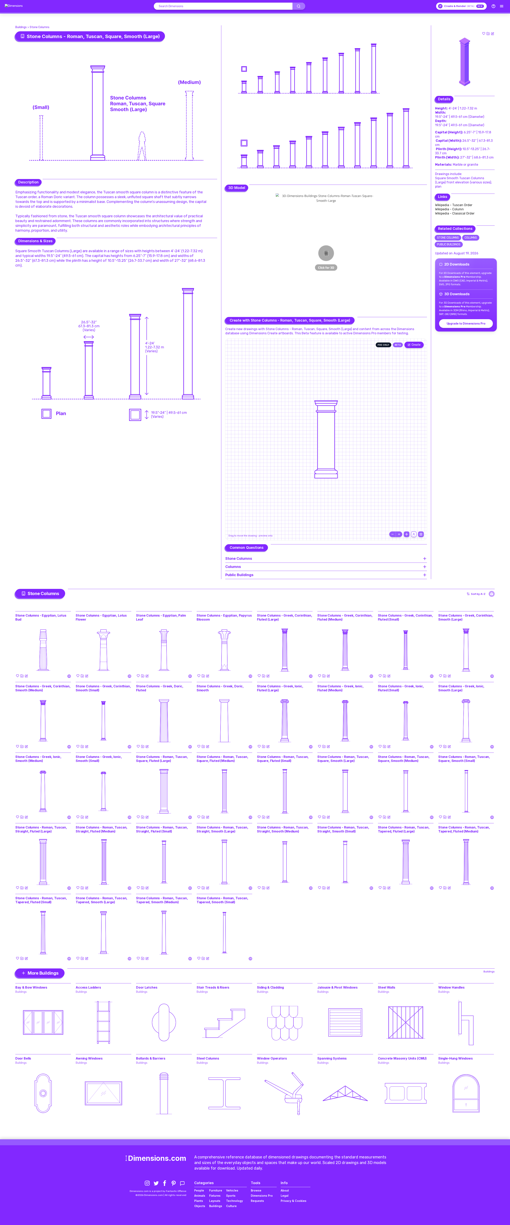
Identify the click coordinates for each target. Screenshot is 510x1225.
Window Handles (451, 987)
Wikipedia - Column (449, 209)
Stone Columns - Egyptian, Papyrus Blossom (224, 617)
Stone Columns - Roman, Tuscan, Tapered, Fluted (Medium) (464, 829)
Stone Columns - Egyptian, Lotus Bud (40, 617)
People (199, 1190)
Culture (231, 1206)
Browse (256, 1190)
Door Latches (146, 987)
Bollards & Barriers (150, 1058)
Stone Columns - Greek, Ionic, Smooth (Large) (461, 688)
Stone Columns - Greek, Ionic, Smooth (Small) (99, 759)
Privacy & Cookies (293, 1200)
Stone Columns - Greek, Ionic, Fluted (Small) (401, 688)
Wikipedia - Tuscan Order (453, 205)
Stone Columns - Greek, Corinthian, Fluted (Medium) (345, 617)
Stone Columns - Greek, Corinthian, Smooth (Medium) (43, 688)
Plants (198, 1200)
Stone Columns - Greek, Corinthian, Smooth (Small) (103, 688)
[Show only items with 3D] (492, 594)
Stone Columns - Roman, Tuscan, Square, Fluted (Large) (162, 759)
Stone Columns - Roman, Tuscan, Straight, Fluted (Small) (162, 829)
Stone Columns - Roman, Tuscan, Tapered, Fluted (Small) (41, 900)
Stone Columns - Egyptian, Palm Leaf (161, 617)
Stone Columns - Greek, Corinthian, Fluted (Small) (405, 617)
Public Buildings (448, 244)
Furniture (215, 1190)
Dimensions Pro (262, 1195)
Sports (230, 1195)
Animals (199, 1195)
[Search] (298, 6)
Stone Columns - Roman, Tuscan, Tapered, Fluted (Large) (404, 829)
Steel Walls (386, 987)
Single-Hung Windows (455, 1058)
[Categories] (501, 6)
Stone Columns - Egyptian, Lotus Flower (101, 617)
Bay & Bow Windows (31, 987)
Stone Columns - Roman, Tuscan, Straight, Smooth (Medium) (283, 829)
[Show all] (406, 534)
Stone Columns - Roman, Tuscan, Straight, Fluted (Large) (41, 829)
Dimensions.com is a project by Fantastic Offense (158, 1191)
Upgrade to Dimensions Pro (466, 323)
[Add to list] (488, 33)
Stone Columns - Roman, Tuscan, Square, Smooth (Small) (464, 759)
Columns (471, 237)
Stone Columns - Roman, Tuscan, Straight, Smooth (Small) (343, 829)
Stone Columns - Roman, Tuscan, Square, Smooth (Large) (343, 759)
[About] (493, 6)
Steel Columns (208, 1058)
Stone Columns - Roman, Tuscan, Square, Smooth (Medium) (404, 759)
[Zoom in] (399, 534)
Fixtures (215, 1195)
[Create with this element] (492, 33)
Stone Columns (39, 27)
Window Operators (272, 1058)
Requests (257, 1200)
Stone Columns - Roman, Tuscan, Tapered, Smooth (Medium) (162, 900)
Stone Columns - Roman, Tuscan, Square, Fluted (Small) (283, 759)
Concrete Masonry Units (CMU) (402, 1058)
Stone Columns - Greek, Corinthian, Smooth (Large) (465, 617)
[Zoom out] (392, 534)
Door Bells (23, 1058)
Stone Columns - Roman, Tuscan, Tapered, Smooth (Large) (101, 900)
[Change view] (421, 534)
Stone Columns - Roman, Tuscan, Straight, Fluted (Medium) (101, 829)
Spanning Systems (331, 1058)
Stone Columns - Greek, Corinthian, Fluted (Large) (284, 617)
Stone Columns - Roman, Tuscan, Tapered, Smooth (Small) (222, 900)
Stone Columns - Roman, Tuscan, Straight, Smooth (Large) (222, 829)
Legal (284, 1195)
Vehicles (232, 1190)
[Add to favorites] (484, 33)
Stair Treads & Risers (213, 987)
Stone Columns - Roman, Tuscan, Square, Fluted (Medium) (222, 759)
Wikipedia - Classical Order (455, 213)
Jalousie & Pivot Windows (337, 987)
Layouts (214, 1200)
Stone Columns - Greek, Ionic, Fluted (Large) (280, 688)
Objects (199, 1206)
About (285, 1190)
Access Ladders (88, 987)
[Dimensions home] (14, 6)
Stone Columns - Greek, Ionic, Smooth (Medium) (38, 759)
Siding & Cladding (270, 987)
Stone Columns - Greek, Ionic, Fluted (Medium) (340, 688)
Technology (234, 1200)
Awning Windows (89, 1058)
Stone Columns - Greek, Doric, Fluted (159, 688)
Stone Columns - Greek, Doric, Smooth (220, 688)
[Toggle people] (414, 534)
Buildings (21, 27)
